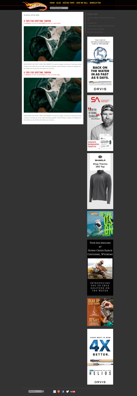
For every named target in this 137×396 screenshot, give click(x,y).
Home (52, 2)
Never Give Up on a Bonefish (95, 29)
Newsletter (95, 2)
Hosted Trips (68, 2)
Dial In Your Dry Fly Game (95, 32)
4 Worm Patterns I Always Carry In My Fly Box (100, 26)
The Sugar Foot (92, 23)
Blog (58, 2)
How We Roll (82, 2)
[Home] (35, 11)
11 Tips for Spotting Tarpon (37, 21)
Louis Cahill (57, 23)
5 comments (27, 23)
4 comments (27, 74)
